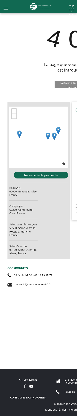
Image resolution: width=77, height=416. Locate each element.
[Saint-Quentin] (58, 131)
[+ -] (38, 137)
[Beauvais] (48, 136)
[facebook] (25, 387)
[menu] (5, 8)
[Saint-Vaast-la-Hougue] (19, 134)
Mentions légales (56, 409)
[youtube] (31, 387)
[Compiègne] (54, 136)
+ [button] (14, 111)
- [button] (14, 116)
